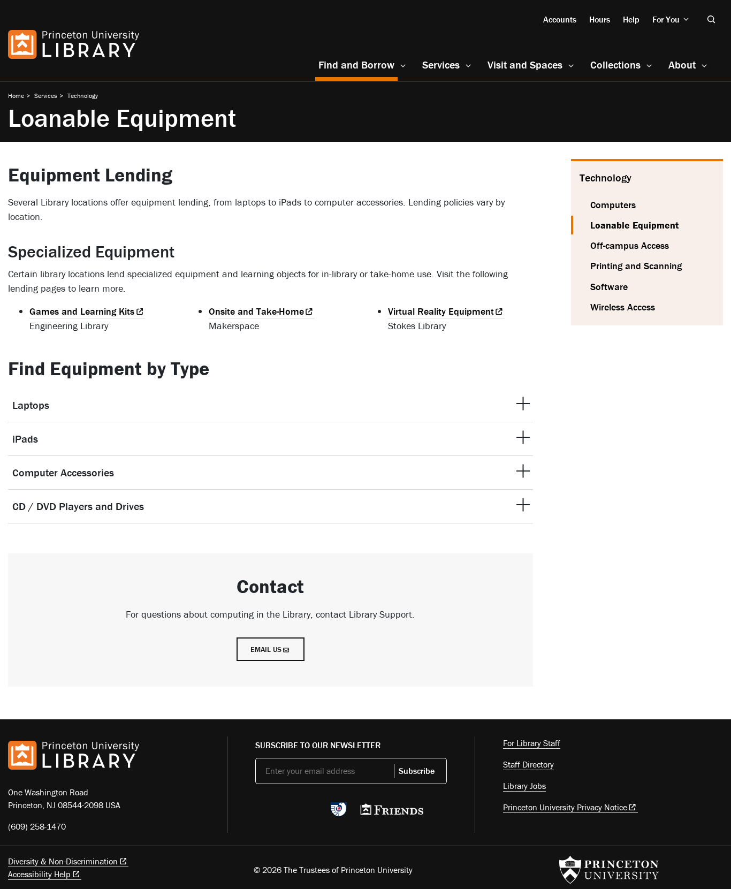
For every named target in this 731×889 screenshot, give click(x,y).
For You (666, 19)
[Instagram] (312, 812)
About (682, 64)
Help (631, 19)
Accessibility (39, 874)
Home (16, 96)
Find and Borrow (358, 64)
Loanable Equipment (656, 224)
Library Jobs (524, 785)
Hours (599, 19)
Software (609, 286)
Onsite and (256, 311)
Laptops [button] (30, 405)
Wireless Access (622, 307)
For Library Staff (531, 743)
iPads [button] (25, 438)
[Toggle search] (711, 19)
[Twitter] (261, 812)
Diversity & (63, 861)
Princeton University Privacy (565, 807)
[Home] (73, 44)
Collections (615, 64)
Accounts (559, 19)
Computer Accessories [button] (63, 472)
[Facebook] (286, 812)
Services (441, 64)
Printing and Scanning (636, 266)
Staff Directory (528, 764)
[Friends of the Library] (392, 812)
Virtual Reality (441, 311)
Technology (82, 96)
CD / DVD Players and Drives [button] (78, 506)
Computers (613, 205)
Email (265, 649)
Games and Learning (81, 311)
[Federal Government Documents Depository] (339, 814)
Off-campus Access (629, 245)
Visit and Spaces (525, 64)
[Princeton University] (609, 870)
